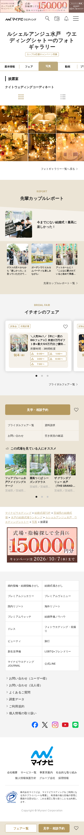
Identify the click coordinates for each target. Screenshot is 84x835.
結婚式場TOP (42, 512)
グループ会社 (47, 778)
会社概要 (12, 772)
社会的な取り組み (66, 772)
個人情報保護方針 (25, 778)
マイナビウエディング (18, 512)
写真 (34, 521)
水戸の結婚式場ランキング (26, 517)
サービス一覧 (28, 772)
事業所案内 (46, 772)
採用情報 (63, 778)
